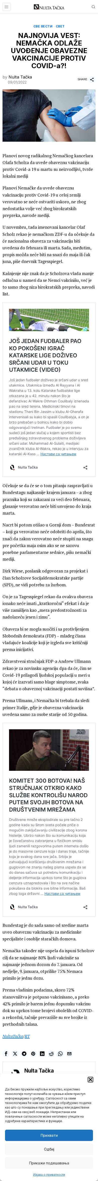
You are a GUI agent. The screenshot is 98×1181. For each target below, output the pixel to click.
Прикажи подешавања (49, 1163)
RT (27, 1036)
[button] (90, 1079)
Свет (60, 26)
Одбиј (49, 1149)
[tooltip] (6, 1053)
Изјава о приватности (49, 1174)
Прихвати (49, 1135)
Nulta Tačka (20, 77)
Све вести (43, 26)
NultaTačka (13, 1036)
